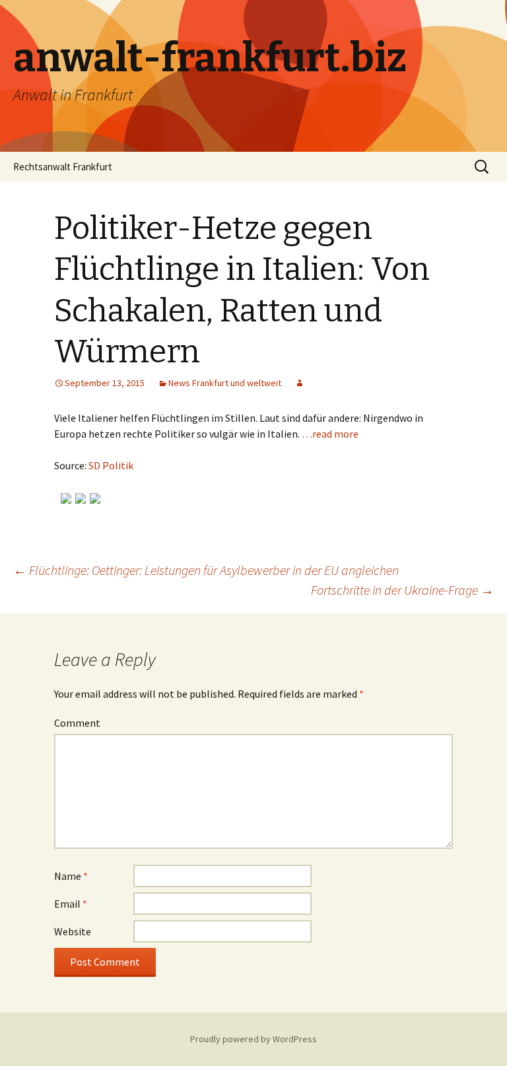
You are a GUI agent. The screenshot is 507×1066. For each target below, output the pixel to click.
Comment (77, 722)
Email (70, 903)
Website (72, 931)
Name (71, 876)
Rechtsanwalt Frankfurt (62, 166)
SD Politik (110, 465)
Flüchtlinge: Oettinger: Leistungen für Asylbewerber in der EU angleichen (206, 570)
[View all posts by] (299, 383)
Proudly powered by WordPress (253, 1039)
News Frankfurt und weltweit (224, 383)
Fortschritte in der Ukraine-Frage (402, 590)
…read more (330, 433)
